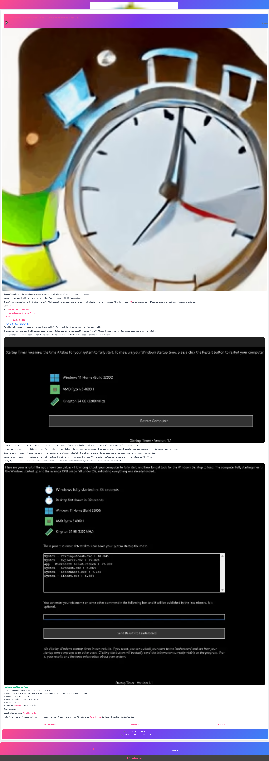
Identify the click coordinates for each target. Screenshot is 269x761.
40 (8, 317)
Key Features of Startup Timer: (22, 313)
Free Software (136, 732)
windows (139, 735)
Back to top (174, 750)
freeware (131, 735)
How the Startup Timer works (18, 310)
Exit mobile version (134, 758)
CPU (126, 735)
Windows (144, 732)
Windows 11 (147, 735)
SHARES (19, 320)
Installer (34, 713)
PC (135, 735)
